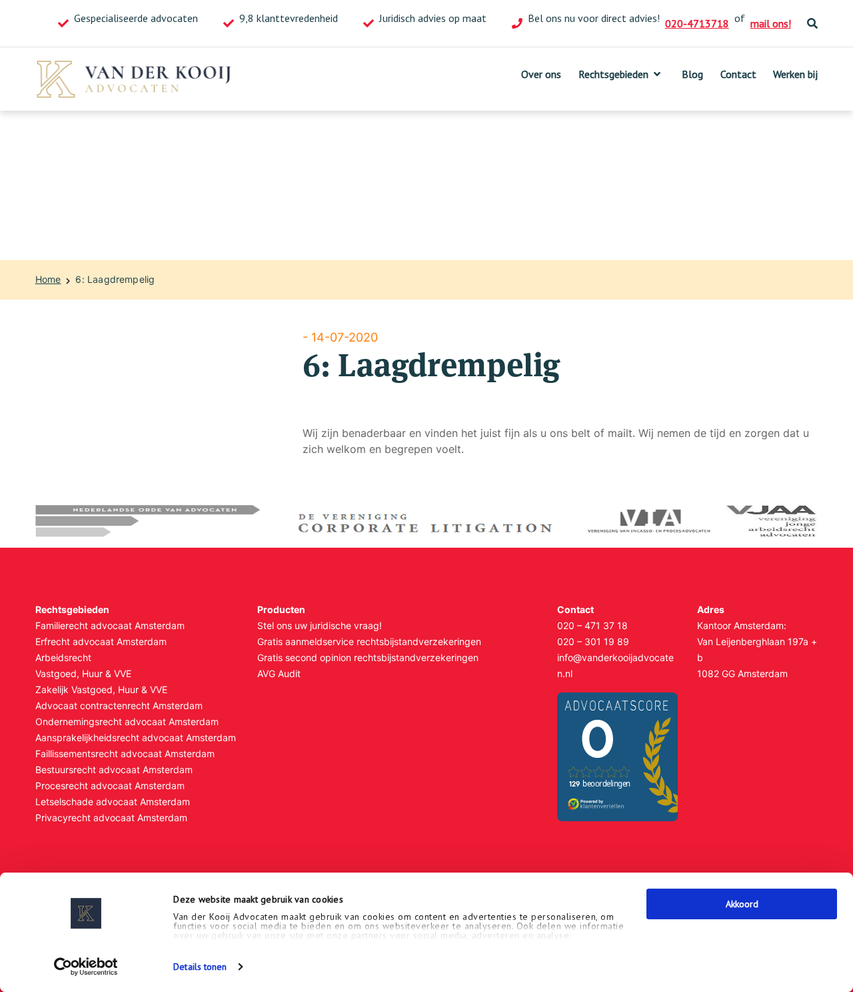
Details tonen (200, 967)
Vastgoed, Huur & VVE (83, 673)
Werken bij (795, 74)
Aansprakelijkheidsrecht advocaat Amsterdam (135, 737)
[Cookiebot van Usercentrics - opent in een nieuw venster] (86, 966)
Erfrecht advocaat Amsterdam (101, 641)
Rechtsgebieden (613, 74)
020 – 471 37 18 (592, 625)
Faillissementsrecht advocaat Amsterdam (125, 753)
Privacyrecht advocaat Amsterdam (111, 817)
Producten (281, 609)
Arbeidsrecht (63, 657)
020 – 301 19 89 (593, 641)
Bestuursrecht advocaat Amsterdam (114, 769)
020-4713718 (697, 23)
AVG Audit (279, 673)
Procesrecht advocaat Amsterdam (110, 785)
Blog (692, 74)
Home (48, 279)
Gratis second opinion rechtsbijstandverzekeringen (367, 657)
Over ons (541, 74)
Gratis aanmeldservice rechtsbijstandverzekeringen (369, 641)
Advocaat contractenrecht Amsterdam (119, 705)
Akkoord (742, 904)
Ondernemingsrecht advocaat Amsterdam (127, 721)
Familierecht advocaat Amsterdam (110, 625)
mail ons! (770, 23)
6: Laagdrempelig (115, 279)
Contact (738, 74)
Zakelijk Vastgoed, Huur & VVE (101, 689)
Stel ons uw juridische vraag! (319, 625)
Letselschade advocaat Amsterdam (112, 801)
